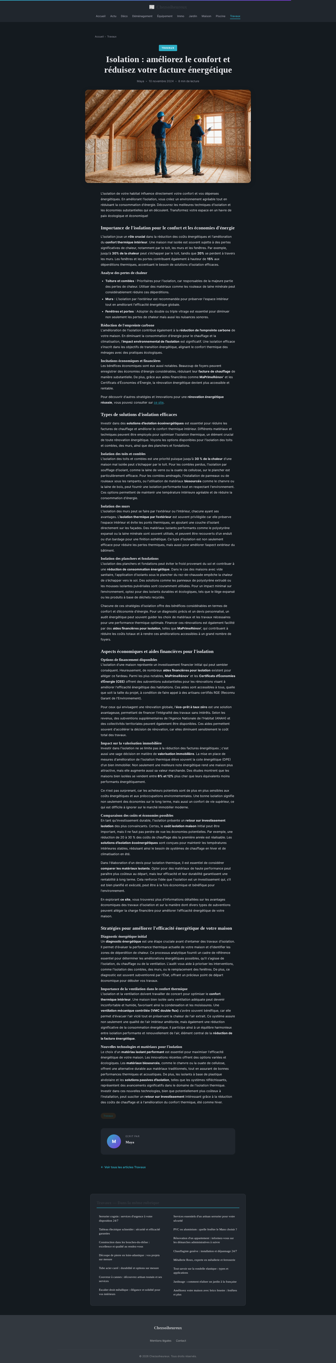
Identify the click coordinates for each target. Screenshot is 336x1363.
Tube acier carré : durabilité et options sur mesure (129, 1268)
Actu (113, 16)
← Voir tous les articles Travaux (123, 1167)
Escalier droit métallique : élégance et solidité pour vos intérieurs (129, 1291)
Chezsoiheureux (168, 7)
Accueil (101, 16)
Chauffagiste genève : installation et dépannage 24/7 (205, 1251)
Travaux (235, 16)
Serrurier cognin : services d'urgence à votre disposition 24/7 (125, 1218)
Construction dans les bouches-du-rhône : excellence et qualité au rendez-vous (124, 1244)
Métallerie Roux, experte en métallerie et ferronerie (204, 1259)
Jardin (193, 16)
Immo (180, 16)
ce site (159, 402)
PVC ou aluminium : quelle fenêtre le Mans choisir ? (205, 1229)
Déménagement (142, 16)
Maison (206, 16)
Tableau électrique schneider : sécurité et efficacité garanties (129, 1231)
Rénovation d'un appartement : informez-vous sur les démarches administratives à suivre (203, 1240)
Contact (181, 1340)
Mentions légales (160, 1340)
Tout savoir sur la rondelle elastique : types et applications (200, 1270)
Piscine (220, 16)
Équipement (164, 16)
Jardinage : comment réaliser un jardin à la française (205, 1281)
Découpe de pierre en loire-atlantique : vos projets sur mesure (129, 1257)
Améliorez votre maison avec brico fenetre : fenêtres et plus (205, 1292)
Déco (124, 16)
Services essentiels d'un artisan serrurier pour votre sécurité (204, 1218)
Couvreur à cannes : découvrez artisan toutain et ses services (130, 1279)
